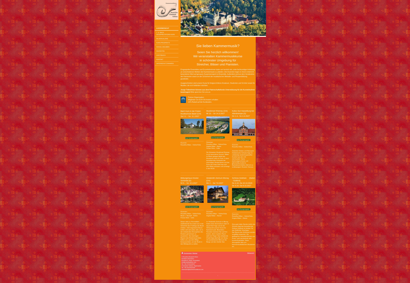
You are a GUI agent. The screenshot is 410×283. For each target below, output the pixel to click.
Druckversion (188, 253)
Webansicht (250, 253)
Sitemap (195, 253)
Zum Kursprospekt (191, 138)
